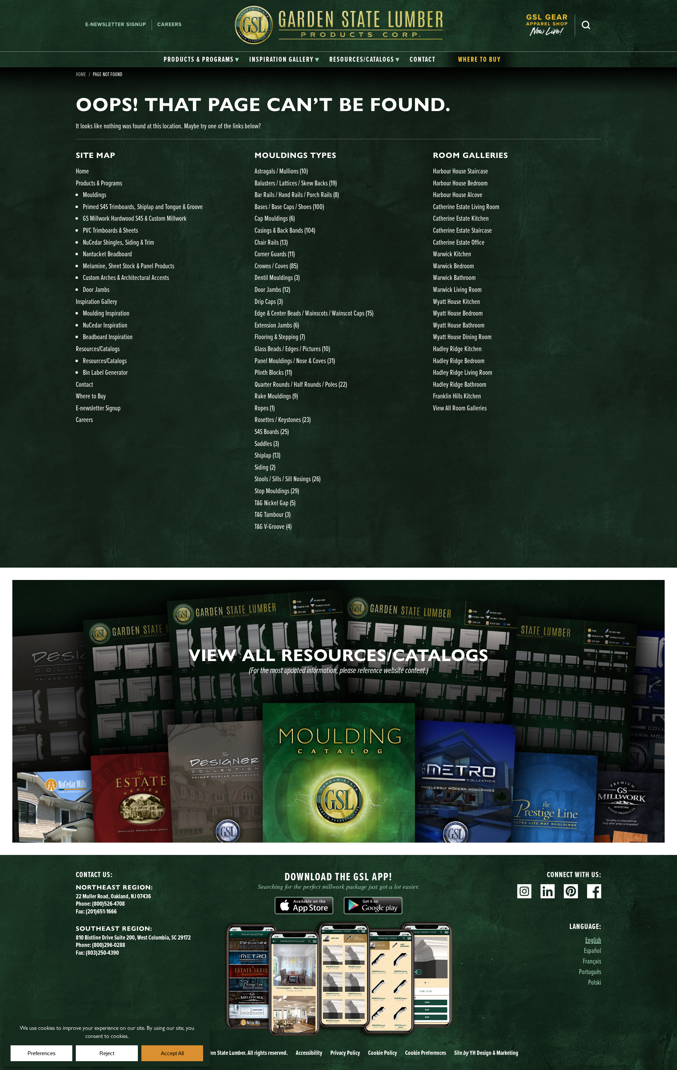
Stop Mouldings (277, 490)
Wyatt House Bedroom (458, 313)
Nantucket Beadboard (107, 254)
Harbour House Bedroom (460, 183)
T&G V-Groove (273, 526)
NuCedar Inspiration (105, 325)
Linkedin (548, 891)
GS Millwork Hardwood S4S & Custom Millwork (135, 218)
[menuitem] (550, 25)
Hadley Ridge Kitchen (457, 348)
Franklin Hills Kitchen (457, 396)
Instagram (524, 891)
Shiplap (267, 455)
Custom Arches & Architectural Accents (126, 277)
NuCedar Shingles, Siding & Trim (118, 242)
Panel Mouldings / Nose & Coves (295, 360)
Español (592, 950)
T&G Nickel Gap (275, 502)
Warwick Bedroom (453, 266)
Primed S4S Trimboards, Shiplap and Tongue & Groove (143, 206)
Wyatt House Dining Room (462, 336)
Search (586, 25)
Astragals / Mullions (281, 171)
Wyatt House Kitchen (456, 301)
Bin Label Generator (105, 372)
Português (590, 971)
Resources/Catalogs (98, 348)
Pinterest (571, 891)
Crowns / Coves (276, 266)
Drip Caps (269, 301)
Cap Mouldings (275, 218)
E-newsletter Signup (115, 24)
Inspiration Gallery (96, 301)
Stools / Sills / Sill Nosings (288, 478)
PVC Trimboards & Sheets (110, 230)
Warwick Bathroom (454, 277)
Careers (169, 24)
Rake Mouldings (276, 396)
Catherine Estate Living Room (466, 206)
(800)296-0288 (108, 944)
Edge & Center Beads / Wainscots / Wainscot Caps (314, 313)
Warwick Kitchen (452, 254)
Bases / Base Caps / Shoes (289, 206)
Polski (594, 982)
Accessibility (309, 1052)
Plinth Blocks (273, 372)
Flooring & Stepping (280, 336)
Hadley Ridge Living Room (462, 372)
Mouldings (94, 194)
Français (592, 961)
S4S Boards (272, 431)
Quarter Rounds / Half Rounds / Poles (301, 384)
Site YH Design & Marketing (486, 1052)
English (593, 939)
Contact (84, 384)
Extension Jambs (277, 325)
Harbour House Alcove (457, 194)
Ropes (265, 408)
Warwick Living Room (457, 289)
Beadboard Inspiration (108, 336)
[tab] (201, 59)
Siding (265, 467)
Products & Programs (99, 183)
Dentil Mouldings (277, 277)
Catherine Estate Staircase (462, 230)
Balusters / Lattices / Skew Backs (296, 183)
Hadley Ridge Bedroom (458, 360)
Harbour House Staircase (460, 171)
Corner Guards (275, 254)
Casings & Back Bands (285, 230)
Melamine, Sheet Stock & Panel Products (128, 266)
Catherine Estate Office (458, 242)
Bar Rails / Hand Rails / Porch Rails (297, 194)
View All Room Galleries (460, 408)
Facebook (594, 891)
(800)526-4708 (108, 903)
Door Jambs (96, 289)
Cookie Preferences (425, 1052)
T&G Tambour (273, 514)
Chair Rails (271, 242)
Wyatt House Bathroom (458, 325)
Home (81, 74)
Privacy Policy (345, 1052)
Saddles (267, 443)
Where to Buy (91, 396)
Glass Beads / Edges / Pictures (292, 348)
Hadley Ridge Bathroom (459, 384)
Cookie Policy (382, 1052)
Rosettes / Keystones (283, 419)
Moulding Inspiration (106, 313)
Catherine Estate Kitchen (461, 218)
